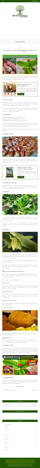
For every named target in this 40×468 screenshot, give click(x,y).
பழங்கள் (6, 442)
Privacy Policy (26, 465)
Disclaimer (31, 465)
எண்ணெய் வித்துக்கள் (8, 424)
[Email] (36, 390)
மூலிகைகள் (6, 449)
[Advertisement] (20, 30)
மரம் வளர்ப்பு (6, 447)
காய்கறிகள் (6, 426)
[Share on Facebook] (32, 390)
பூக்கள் (6, 444)
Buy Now (21, 94)
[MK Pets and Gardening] (20, 11)
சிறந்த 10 (6, 434)
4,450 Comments (24, 52)
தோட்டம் (6, 439)
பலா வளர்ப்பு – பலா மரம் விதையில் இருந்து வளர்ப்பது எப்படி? (20, 50)
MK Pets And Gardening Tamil (9, 390)
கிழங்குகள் (6, 429)
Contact (21, 465)
